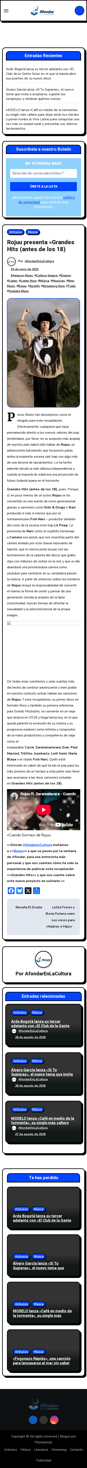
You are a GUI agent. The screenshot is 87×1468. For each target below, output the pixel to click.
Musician (58, 281)
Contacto (76, 1449)
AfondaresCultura (37, 845)
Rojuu (22, 286)
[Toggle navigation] (6, 10)
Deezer (66, 275)
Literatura (41, 1449)
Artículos (15, 232)
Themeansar (43, 1442)
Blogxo (65, 1436)
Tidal (71, 286)
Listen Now (28, 281)
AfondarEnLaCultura (39, 261)
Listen (13, 281)
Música (33, 232)
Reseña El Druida (28, 907)
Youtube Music (19, 291)
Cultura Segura (47, 275)
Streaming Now (54, 286)
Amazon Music (22, 275)
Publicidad (43, 1460)
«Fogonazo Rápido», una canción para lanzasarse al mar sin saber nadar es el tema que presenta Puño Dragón (42, 1365)
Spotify (34, 286)
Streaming (59, 1449)
